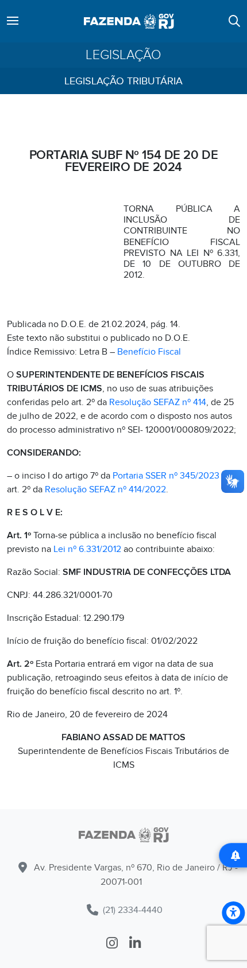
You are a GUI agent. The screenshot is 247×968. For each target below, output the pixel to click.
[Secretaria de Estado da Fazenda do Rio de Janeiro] (129, 21)
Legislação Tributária (123, 81)
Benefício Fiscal (149, 351)
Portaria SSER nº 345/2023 (166, 475)
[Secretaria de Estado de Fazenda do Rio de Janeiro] (123, 836)
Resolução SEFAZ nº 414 (157, 402)
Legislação (123, 55)
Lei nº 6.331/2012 (87, 549)
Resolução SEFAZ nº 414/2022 (105, 489)
